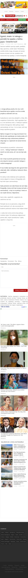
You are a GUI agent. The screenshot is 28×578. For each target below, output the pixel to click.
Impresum (17, 11)
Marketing (11, 11)
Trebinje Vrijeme (23, 567)
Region (12, 534)
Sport (15, 20)
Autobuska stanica (6, 567)
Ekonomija (17, 536)
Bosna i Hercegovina (5, 534)
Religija (7, 536)
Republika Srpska (20, 532)
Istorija (17, 541)
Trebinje (2, 44)
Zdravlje (24, 539)
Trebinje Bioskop (19, 569)
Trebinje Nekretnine (9, 569)
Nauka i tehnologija (5, 541)
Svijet (17, 534)
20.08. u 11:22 (21, 486)
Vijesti (2, 20)
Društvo (9, 20)
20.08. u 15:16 (21, 478)
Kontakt (22, 11)
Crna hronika (23, 536)
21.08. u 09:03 (21, 456)
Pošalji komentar (20, 290)
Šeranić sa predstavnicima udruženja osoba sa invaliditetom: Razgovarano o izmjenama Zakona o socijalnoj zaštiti (20, 484)
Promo (2, 543)
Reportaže (13, 541)
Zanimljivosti (12, 539)
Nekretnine (22, 20)
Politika (11, 536)
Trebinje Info (14, 567)
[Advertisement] (14, 92)
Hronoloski (11, 261)
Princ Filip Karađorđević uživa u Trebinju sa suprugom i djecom (19, 454)
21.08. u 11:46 (21, 449)
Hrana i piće (19, 539)
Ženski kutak (23, 541)
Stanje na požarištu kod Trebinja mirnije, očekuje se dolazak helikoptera (20, 468)
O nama (6, 11)
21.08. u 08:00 (21, 471)
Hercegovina (12, 532)
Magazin (6, 539)
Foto (6, 543)
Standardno (3, 261)
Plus (16, 261)
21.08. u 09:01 (21, 464)
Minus (19, 261)
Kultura (2, 536)
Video (10, 543)
